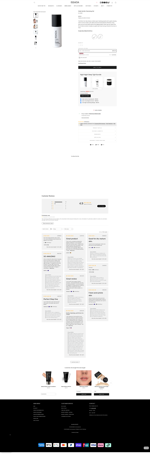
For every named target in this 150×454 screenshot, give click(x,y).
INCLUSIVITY (35, 408)
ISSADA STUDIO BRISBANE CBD (38, 410)
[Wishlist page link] (96, 2)
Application (97, 137)
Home (34, 11)
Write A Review (101, 206)
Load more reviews (75, 362)
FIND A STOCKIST (36, 420)
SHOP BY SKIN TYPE (42, 5)
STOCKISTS (96, 5)
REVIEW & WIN (35, 418)
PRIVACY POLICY (64, 408)
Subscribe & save (84, 54)
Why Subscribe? (84, 57)
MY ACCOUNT (63, 406)
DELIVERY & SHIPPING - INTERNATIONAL (67, 414)
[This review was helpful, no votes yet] (57, 247)
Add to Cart (85, 95)
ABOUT (102, 5)
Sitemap (84, 429)
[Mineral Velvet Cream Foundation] (48, 378)
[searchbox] (46, 229)
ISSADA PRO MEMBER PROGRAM (38, 414)
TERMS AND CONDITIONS (65, 410)
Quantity (80, 42)
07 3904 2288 (93, 408)
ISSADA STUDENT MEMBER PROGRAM (39, 416)
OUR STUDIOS (88, 5)
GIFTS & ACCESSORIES (78, 5)
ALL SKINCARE (59, 5)
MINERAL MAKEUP (68, 5)
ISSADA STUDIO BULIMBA (37, 412)
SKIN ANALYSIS (51, 5)
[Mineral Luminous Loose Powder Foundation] (101, 378)
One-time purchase (84, 50)
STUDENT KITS (109, 5)
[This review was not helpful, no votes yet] (82, 269)
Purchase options (83, 48)
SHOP (34, 406)
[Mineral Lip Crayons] (83, 378)
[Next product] (111, 383)
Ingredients (97, 134)
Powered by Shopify (75, 432)
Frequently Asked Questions (97, 140)
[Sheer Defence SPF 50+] (66, 378)
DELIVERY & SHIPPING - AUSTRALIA (66, 412)
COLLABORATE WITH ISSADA (66, 416)
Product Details (97, 127)
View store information (85, 117)
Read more (72, 250)
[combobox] (97, 89)
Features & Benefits (97, 131)
